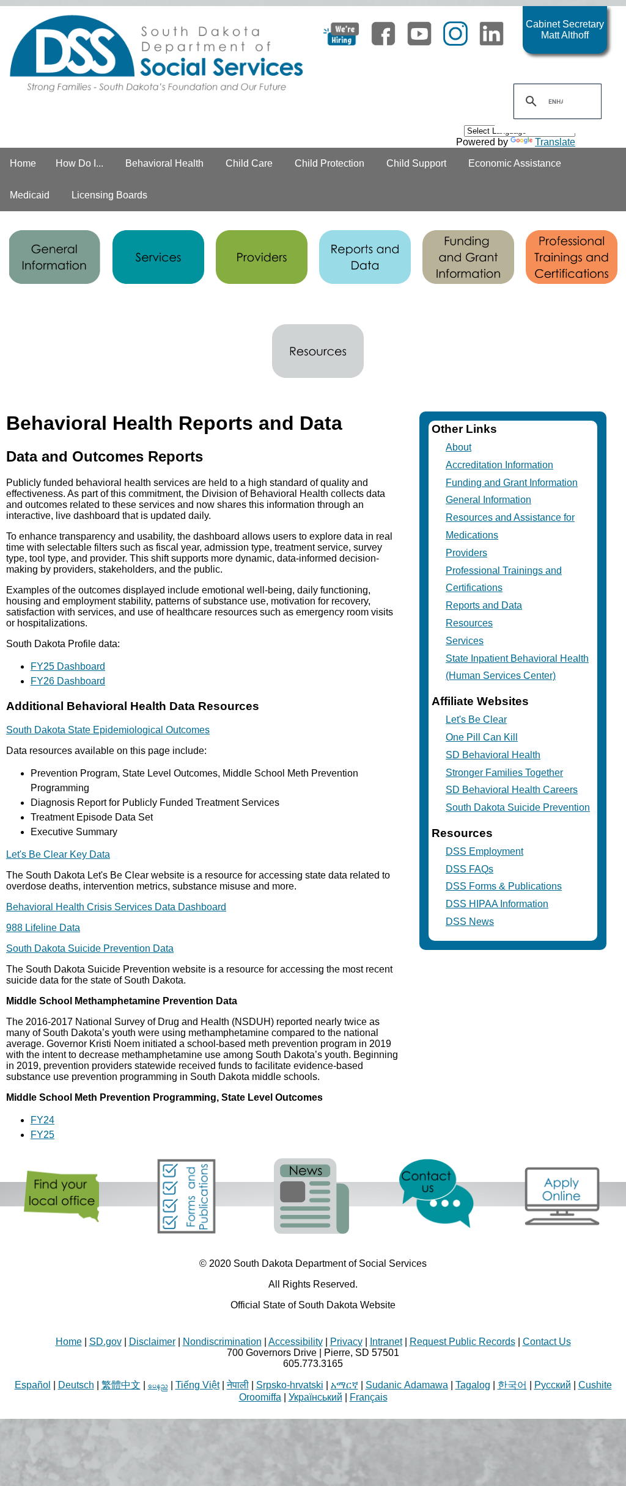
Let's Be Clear (476, 719)
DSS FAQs (469, 869)
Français (369, 1397)
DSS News (470, 921)
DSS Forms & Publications (504, 886)
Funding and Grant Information (512, 482)
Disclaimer (152, 1341)
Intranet (386, 1341)
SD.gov (105, 1341)
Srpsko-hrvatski (289, 1385)
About (458, 447)
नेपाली (238, 1385)
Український (315, 1397)
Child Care (249, 163)
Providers (466, 553)
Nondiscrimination (222, 1341)
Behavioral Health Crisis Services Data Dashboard (116, 907)
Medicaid (30, 195)
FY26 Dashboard (68, 681)
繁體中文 (121, 1385)
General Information (488, 500)
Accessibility (295, 1341)
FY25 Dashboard (68, 666)
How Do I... (79, 163)
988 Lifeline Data (43, 927)
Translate (555, 142)
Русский (552, 1385)
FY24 (42, 1120)
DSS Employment (484, 851)
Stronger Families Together (504, 772)
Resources (469, 623)
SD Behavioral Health (493, 755)
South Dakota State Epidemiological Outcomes (108, 730)
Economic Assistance (514, 163)
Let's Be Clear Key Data (58, 854)
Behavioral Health (164, 163)
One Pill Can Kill (482, 737)
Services (465, 641)
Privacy (346, 1341)
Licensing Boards (109, 195)
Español (33, 1385)
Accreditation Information (499, 465)
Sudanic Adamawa (407, 1385)
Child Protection (329, 163)
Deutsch (76, 1385)
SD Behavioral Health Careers (512, 790)
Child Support (416, 163)
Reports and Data (484, 605)
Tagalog (472, 1385)
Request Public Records (462, 1341)
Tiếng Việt (197, 1385)
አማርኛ (344, 1385)
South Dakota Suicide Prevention (518, 807)
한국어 (512, 1385)
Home (23, 163)
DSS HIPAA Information (497, 904)
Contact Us (547, 1341)
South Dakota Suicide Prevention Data (90, 948)
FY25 (42, 1134)
